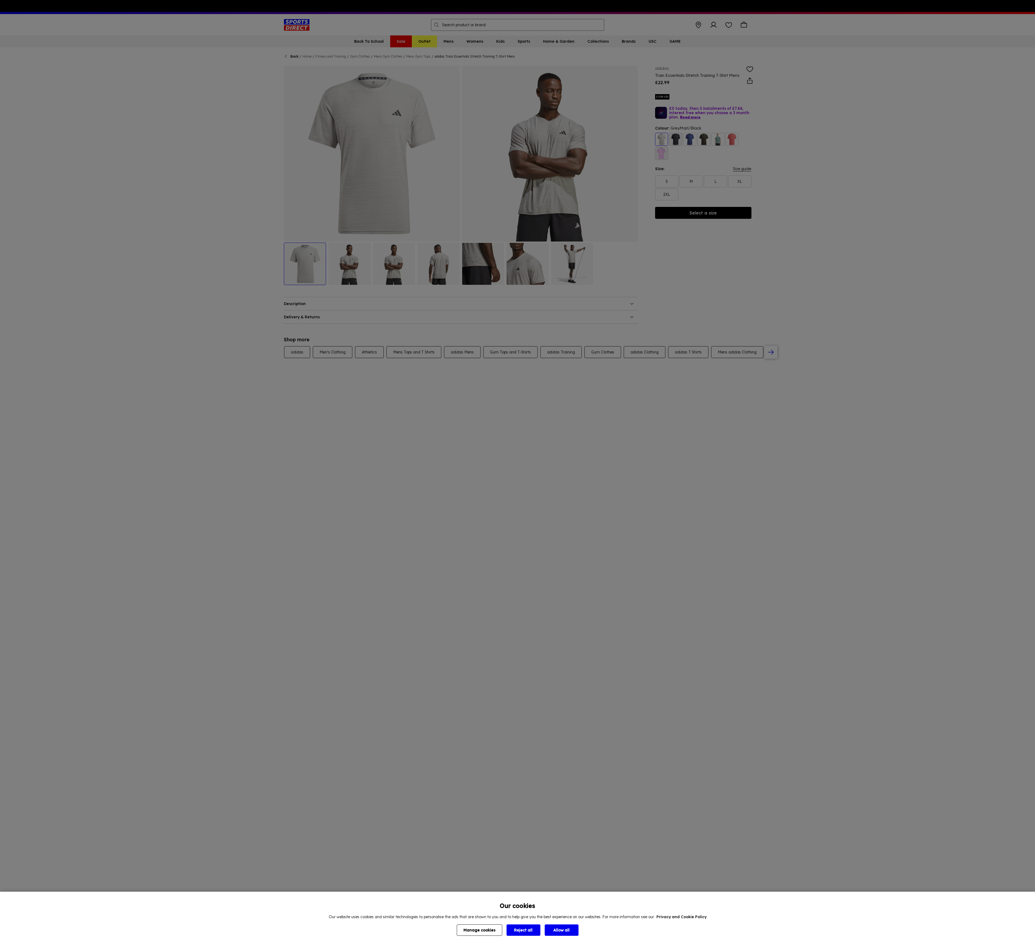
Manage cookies (479, 930)
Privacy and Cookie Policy (681, 916)
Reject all (523, 930)
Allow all (561, 930)
